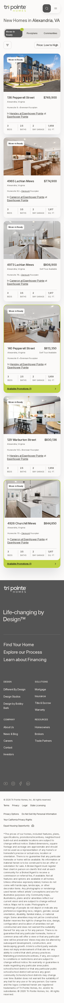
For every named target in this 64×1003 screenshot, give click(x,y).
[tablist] (32, 33)
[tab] (13, 33)
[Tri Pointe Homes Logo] (15, 8)
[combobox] (47, 45)
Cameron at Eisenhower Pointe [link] (27, 197)
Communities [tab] (50, 33)
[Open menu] (56, 8)
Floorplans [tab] (32, 33)
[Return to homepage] (32, 959)
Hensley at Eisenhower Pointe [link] (26, 113)
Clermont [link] (25, 191)
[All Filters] (7, 45)
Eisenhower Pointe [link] (17, 116)
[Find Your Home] (47, 8)
